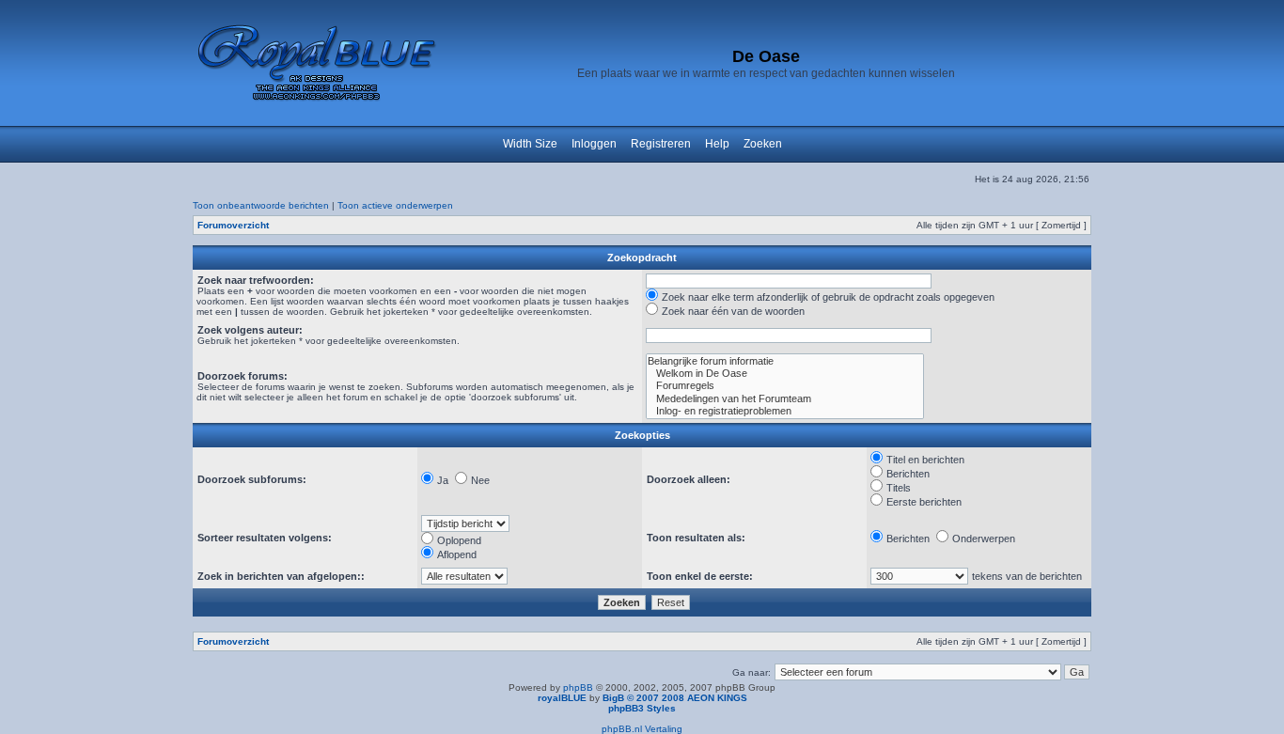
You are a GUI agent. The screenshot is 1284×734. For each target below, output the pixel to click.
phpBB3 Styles (642, 708)
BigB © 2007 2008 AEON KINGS (675, 698)
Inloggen (594, 143)
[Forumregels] (785, 386)
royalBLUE (562, 698)
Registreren (661, 143)
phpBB (578, 687)
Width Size (530, 143)
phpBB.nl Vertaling (642, 729)
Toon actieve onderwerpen (395, 205)
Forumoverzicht (233, 225)
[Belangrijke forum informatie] (785, 361)
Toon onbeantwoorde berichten (261, 205)
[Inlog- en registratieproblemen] (785, 411)
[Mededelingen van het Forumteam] (785, 399)
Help (717, 143)
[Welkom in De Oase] (785, 373)
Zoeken (763, 143)
